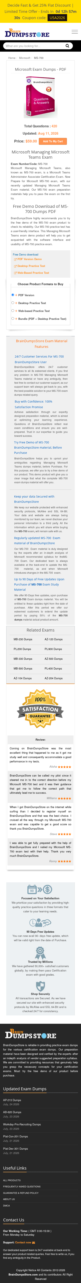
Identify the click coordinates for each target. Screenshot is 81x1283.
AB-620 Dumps (12, 1112)
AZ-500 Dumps (54, 659)
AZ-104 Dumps (23, 678)
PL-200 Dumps (22, 649)
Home (11, 58)
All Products (12, 1180)
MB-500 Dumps (23, 668)
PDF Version (24, 294)
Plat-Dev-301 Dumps (15, 1148)
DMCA (6, 1205)
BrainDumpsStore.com (23, 1274)
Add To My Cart (53, 141)
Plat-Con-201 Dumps (15, 1136)
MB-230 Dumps (23, 639)
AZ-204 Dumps (54, 678)
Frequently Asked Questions (21, 1186)
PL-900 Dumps (53, 649)
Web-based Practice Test (32, 310)
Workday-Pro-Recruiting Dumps (22, 1124)
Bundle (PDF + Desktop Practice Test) (40, 318)
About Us (9, 1199)
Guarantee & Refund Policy (20, 1192)
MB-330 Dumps (23, 659)
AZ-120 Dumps (54, 639)
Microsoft (24, 58)
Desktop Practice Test (30, 302)
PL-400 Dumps (53, 668)
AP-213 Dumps (12, 1100)
